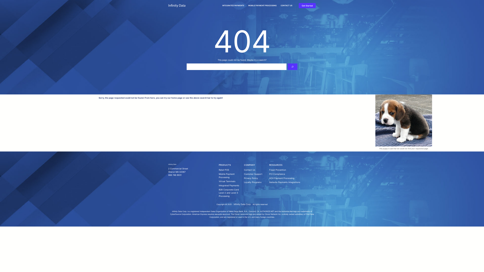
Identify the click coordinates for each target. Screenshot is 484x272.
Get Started (307, 5)
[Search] (292, 66)
